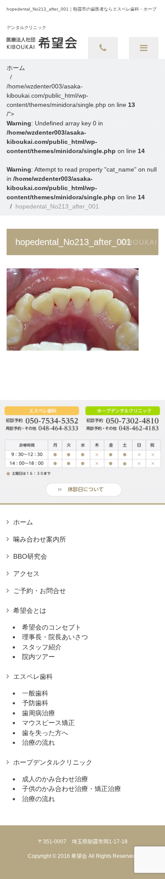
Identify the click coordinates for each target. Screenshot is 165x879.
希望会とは (29, 610)
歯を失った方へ (45, 732)
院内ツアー (38, 656)
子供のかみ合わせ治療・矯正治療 (71, 788)
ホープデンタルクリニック (52, 762)
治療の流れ (38, 742)
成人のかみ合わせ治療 (55, 779)
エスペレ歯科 (33, 676)
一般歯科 (35, 693)
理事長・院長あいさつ (55, 637)
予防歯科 (35, 703)
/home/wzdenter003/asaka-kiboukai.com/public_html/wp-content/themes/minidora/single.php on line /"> (82, 142)
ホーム (23, 522)
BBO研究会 (30, 556)
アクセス (26, 573)
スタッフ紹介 (42, 647)
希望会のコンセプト (51, 627)
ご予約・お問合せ (39, 590)
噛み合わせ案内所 (39, 539)
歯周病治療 (38, 713)
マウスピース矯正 (48, 722)
